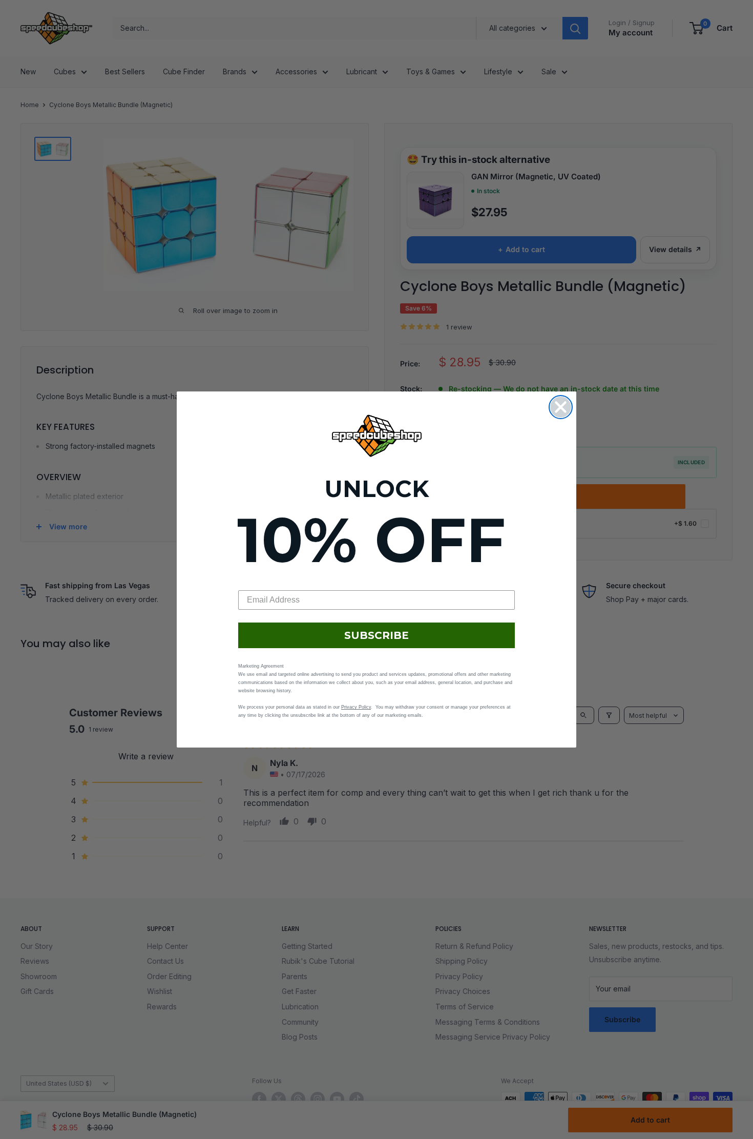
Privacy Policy (356, 707)
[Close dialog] (560, 407)
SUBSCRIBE (376, 635)
